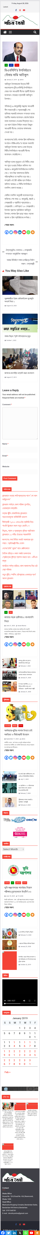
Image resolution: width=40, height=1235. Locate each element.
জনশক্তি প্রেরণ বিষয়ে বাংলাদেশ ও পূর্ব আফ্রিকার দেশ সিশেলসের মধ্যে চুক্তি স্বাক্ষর (27, 959)
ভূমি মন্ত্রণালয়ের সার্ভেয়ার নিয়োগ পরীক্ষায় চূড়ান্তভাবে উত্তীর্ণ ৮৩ (18, 889)
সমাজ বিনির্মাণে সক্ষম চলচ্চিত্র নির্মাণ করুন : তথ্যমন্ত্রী (20, 262)
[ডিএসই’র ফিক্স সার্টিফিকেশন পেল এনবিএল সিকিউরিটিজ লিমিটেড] (9, 776)
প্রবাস (11, 612)
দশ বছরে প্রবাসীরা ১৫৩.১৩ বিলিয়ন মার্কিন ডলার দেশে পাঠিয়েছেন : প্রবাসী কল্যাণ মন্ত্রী (27, 686)
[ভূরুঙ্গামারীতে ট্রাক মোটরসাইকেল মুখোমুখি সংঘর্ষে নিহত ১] (20, 277)
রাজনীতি (11, 65)
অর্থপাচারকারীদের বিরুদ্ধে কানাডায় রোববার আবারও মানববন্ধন (27, 673)
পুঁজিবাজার (14, 725)
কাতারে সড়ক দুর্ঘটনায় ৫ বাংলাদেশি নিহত (18, 619)
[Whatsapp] (28, 230)
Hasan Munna (22, 625)
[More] (33, 230)
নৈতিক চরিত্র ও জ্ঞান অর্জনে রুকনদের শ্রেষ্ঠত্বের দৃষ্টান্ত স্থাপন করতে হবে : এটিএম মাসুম (19, 557)
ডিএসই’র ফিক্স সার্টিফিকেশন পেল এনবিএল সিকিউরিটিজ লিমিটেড (26, 775)
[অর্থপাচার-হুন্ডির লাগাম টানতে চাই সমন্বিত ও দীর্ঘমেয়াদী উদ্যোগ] (20, 713)
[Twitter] (11, 230)
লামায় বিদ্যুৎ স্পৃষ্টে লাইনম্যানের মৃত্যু (18, 336)
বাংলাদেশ (24, 882)
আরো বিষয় (7, 882)
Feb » (7, 1072)
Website (5, 466)
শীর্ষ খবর (16, 65)
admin (22, 79)
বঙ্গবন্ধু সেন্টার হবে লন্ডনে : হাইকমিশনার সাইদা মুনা (25, 662)
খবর (6, 65)
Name (5, 444)
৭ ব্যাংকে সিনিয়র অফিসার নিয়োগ (27, 943)
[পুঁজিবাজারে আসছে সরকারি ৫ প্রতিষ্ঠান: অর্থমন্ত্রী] (9, 802)
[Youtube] (24, 230)
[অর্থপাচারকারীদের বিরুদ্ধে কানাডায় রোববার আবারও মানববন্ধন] (9, 675)
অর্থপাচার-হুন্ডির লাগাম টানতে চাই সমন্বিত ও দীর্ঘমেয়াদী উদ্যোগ (18, 732)
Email (5, 456)
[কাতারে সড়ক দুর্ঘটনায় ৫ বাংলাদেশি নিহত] (20, 599)
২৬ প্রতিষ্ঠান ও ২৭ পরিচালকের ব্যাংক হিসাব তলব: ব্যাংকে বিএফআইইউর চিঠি (26, 788)
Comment (7, 404)
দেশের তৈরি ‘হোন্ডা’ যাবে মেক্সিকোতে (15, 548)
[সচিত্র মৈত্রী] (5, 32)
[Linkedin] (20, 230)
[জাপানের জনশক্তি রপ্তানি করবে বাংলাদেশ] (20, 350)
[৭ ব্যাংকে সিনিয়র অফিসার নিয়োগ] (9, 945)
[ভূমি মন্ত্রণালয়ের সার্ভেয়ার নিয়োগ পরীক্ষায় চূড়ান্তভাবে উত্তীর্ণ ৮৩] (20, 870)
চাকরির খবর (18, 882)
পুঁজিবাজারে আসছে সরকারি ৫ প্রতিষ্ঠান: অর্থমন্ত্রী (26, 801)
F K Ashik (20, 896)
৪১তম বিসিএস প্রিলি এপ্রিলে (26, 932)
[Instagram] (15, 230)
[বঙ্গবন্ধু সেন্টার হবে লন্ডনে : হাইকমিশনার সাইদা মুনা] (9, 663)
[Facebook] (7, 230)
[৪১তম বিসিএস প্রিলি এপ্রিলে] (9, 933)
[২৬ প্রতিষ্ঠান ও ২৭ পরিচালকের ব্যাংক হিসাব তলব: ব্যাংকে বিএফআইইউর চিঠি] (9, 789)
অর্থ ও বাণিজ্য (7, 725)
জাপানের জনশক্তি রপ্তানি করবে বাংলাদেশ (19, 373)
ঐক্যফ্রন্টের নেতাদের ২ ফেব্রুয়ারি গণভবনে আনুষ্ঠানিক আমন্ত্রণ (19, 252)
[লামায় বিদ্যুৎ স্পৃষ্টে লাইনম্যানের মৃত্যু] (20, 315)
